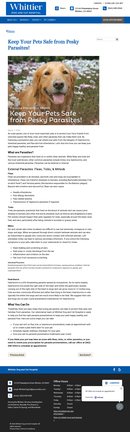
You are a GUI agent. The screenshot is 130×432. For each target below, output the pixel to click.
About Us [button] (11, 20)
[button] (120, 406)
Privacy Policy (15, 429)
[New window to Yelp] (119, 370)
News (11, 31)
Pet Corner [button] (49, 20)
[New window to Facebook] (114, 370)
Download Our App (114, 3)
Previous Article (17, 355)
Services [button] (24, 20)
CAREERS (98, 3)
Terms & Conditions (28, 429)
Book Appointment (113, 20)
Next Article (84, 355)
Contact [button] (36, 20)
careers (114, 383)
